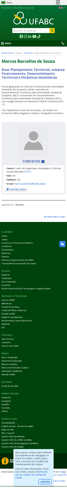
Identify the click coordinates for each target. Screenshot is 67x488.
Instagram (6, 401)
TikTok (4, 411)
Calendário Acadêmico (12, 371)
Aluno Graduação (10, 357)
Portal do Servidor (10, 386)
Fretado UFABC (8, 313)
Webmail (6, 324)
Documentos (8, 249)
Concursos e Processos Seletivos (17, 243)
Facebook (6, 397)
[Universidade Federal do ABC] (33, 18)
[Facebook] (21, 36)
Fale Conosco (8, 339)
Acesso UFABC (8, 300)
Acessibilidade (18, 8)
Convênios (7, 246)
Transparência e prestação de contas (19, 263)
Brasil (9, 2)
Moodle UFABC (8, 374)
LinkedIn (5, 404)
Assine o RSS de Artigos (13, 446)
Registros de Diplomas (12, 317)
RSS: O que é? (8, 433)
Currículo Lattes (18, 189)
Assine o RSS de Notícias (13, 436)
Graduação (7, 278)
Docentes (28, 53)
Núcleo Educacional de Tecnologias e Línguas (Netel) (26, 288)
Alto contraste (7, 8)
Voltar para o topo (55, 216)
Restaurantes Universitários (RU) (17, 320)
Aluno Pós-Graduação (12, 360)
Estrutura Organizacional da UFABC (18, 260)
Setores (5, 256)
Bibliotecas (7, 303)
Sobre (4, 236)
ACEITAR (45, 481)
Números (6, 253)
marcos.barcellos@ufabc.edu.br (30, 183)
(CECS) (27, 171)
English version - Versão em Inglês (18, 426)
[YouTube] (34, 36)
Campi (4, 239)
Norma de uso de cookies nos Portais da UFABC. (31, 474)
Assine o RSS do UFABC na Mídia (17, 440)
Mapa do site (29, 8)
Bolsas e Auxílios (9, 364)
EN (64, 8)
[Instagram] (25, 36)
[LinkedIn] (29, 36)
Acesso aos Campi (10, 346)
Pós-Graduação (9, 281)
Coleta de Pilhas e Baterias (14, 310)
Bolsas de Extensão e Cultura (15, 367)
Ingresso (6, 275)
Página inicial (8, 53)
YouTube (6, 408)
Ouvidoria (6, 342)
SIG (3, 327)
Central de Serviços (11, 307)
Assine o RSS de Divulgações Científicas (20, 443)
